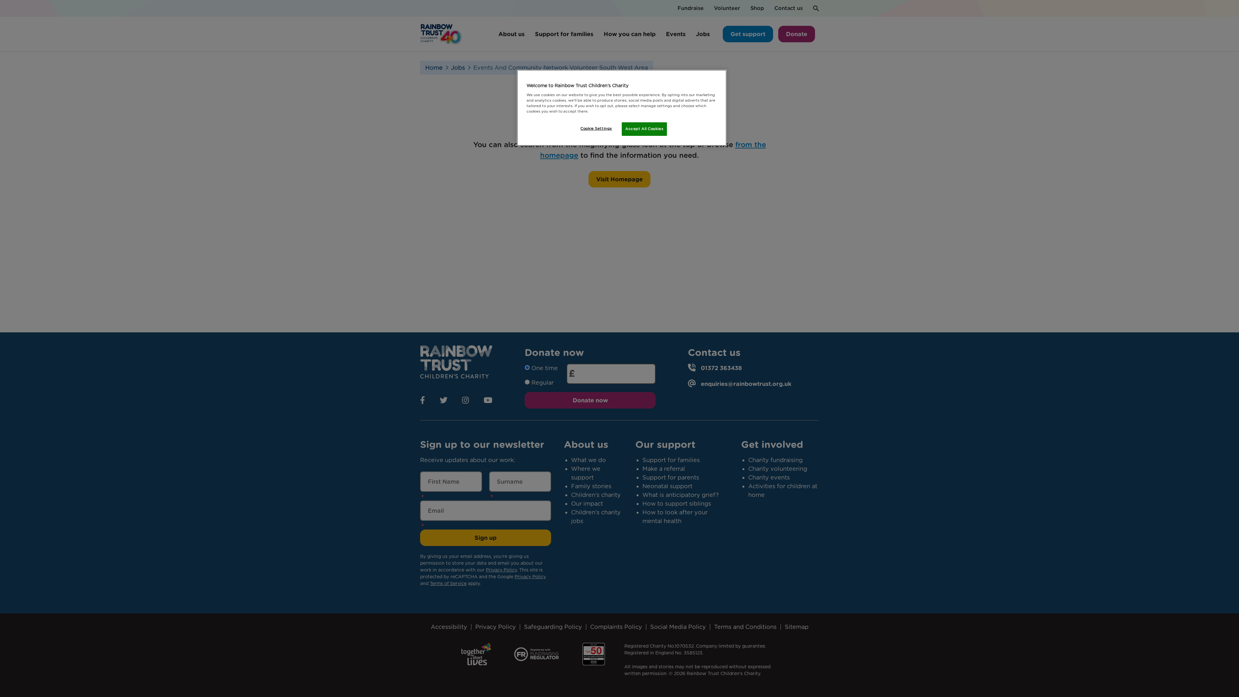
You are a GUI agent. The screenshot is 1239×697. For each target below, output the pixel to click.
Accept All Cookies (644, 128)
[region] (622, 108)
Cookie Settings (596, 128)
